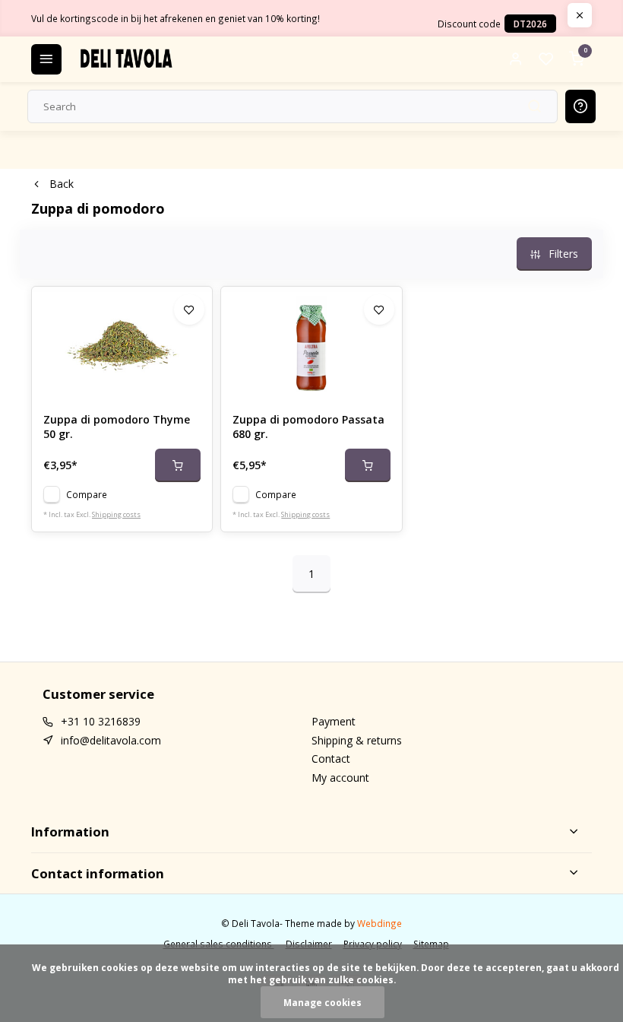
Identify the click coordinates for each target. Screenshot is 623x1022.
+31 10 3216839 (101, 721)
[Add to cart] (178, 465)
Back (61, 183)
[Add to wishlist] (189, 309)
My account (340, 777)
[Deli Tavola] (126, 59)
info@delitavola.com (111, 740)
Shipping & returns (357, 740)
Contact (331, 758)
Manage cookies (322, 1002)
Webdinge (379, 923)
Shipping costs (116, 514)
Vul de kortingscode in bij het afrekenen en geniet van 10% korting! (175, 18)
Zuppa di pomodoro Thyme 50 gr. (116, 427)
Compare (86, 494)
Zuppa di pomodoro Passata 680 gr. (308, 427)
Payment (334, 721)
